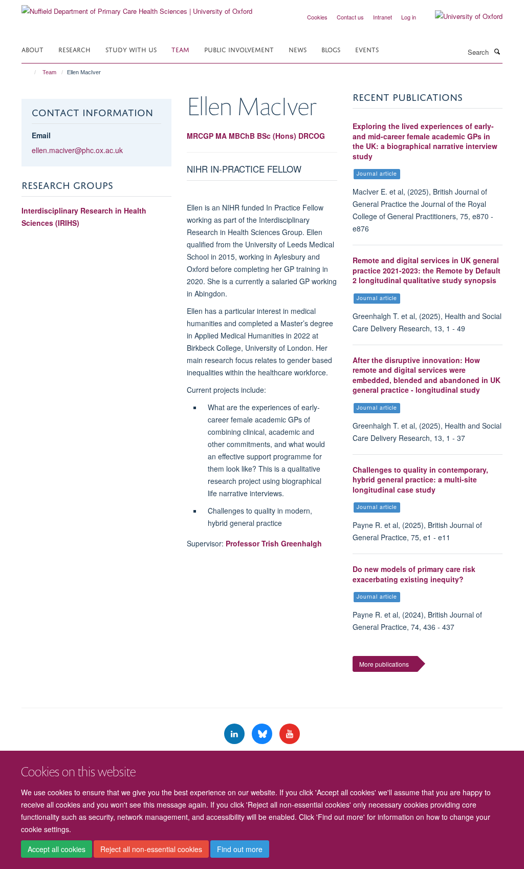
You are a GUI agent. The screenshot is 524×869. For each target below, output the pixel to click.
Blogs (330, 49)
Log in (408, 17)
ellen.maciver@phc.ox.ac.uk (77, 150)
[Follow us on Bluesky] (263, 734)
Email (41, 135)
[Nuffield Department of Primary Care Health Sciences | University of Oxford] (136, 7)
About (32, 49)
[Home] (30, 72)
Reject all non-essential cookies (151, 849)
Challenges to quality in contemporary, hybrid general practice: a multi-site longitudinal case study (420, 479)
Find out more (240, 849)
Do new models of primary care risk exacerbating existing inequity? (414, 574)
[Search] (497, 51)
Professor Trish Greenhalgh (274, 543)
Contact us (350, 17)
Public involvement (239, 49)
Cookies (317, 17)
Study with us (131, 49)
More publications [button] (384, 664)
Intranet (382, 17)
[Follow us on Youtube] (289, 734)
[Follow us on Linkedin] (235, 734)
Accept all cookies (56, 849)
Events (367, 49)
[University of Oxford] (461, 16)
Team (180, 49)
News (298, 49)
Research (74, 49)
